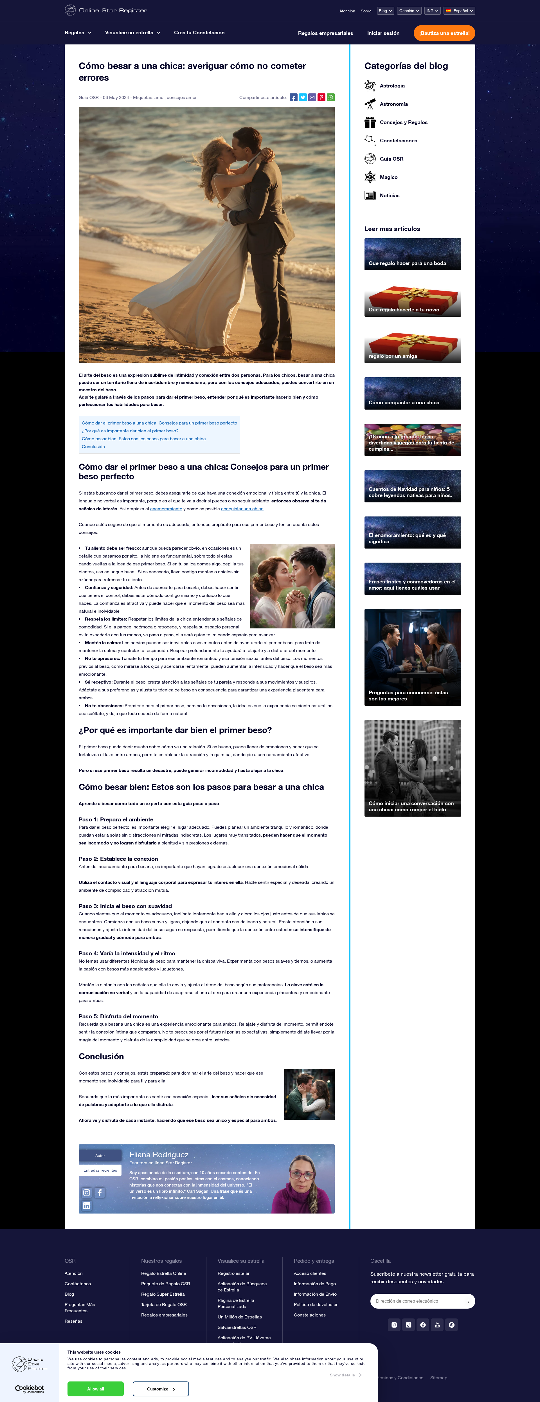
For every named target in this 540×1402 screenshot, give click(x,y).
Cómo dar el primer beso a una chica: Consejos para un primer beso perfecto (159, 422)
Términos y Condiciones (398, 1377)
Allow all (95, 1389)
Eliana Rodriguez (158, 1154)
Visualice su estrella (129, 32)
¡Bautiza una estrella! (444, 33)
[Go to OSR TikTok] (408, 1324)
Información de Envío (315, 1294)
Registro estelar (233, 1273)
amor (159, 97)
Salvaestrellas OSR (237, 1327)
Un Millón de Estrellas (240, 1316)
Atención (347, 11)
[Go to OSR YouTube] (437, 1324)
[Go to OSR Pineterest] (451, 1324)
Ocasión (406, 10)
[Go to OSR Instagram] (394, 1324)
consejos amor (182, 97)
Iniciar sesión (383, 33)
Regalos (74, 32)
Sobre (366, 11)
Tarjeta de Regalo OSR (164, 1304)
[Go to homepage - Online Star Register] (106, 11)
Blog (383, 10)
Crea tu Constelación (199, 32)
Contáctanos (78, 1283)
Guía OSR (89, 97)
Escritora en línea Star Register (160, 1162)
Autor (100, 1155)
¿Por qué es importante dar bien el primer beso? (130, 430)
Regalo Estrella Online (163, 1273)
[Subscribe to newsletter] (468, 1301)
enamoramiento (166, 508)
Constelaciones (310, 1314)
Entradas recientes (100, 1170)
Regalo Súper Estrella (163, 1294)
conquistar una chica (242, 508)
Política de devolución (316, 1304)
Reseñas (73, 1321)
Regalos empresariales (325, 33)
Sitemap (438, 1377)
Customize (157, 1389)
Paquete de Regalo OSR (165, 1283)
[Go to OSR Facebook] (423, 1324)
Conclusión (93, 446)
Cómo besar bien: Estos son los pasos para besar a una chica (144, 438)
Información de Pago (315, 1283)
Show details (342, 1375)
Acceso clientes (310, 1273)
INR (430, 10)
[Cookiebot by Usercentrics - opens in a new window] (29, 1389)
